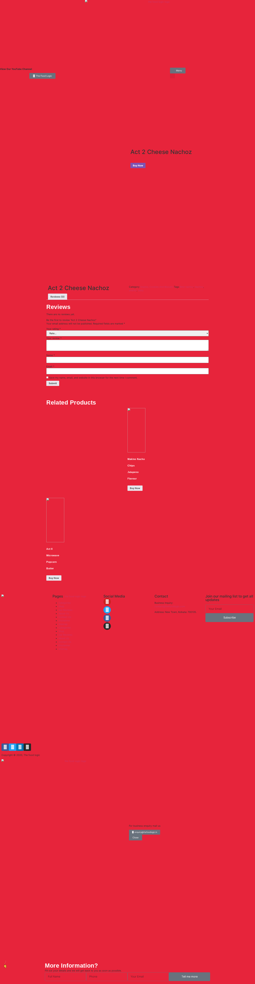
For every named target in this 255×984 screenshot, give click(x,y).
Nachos (199, 286)
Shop (61, 606)
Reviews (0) (57, 296)
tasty (141, 290)
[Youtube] (107, 601)
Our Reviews (65, 609)
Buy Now (138, 165)
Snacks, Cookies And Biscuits (156, 286)
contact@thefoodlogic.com (170, 606)
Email (50, 366)
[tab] (57, 297)
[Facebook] (107, 618)
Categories (64, 602)
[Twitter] (107, 610)
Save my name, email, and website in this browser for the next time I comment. (93, 377)
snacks (133, 290)
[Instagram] (107, 626)
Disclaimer (64, 620)
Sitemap (63, 624)
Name (50, 355)
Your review (54, 338)
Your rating (53, 329)
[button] (172, 75)
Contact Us (64, 617)
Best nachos (186, 286)
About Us (63, 613)
